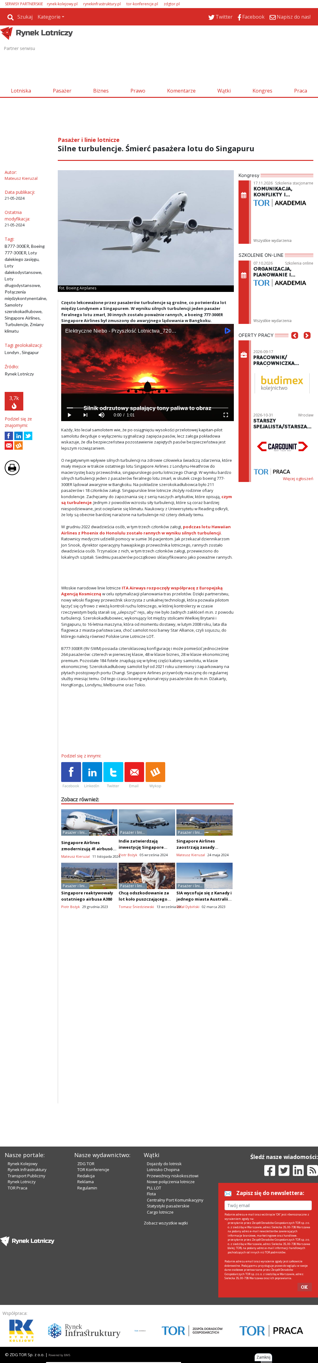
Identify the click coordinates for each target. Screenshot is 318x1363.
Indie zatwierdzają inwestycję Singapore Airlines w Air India (141, 847)
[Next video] (85, 415)
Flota (151, 1194)
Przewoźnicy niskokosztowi (172, 1176)
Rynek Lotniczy (22, 1181)
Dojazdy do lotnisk (164, 1163)
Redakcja (86, 1176)
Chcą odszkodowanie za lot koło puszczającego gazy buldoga (144, 899)
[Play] (69, 415)
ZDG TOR (85, 1163)
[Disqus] (147, 1024)
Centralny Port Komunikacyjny (175, 1200)
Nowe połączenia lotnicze (171, 1181)
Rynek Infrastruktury (27, 1169)
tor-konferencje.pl (142, 4)
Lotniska (21, 90)
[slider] (147, 407)
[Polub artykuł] (9, 436)
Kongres (262, 90)
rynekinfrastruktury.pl (102, 4)
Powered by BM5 (59, 1355)
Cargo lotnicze (160, 1212)
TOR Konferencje (93, 1169)
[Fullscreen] (226, 415)
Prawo (137, 90)
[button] (294, 344)
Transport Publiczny (26, 1176)
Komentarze (181, 90)
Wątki (224, 90)
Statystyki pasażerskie (168, 1206)
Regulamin (87, 1188)
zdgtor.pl (172, 4)
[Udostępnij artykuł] (18, 436)
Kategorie (49, 16)
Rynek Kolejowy (23, 1163)
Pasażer (62, 90)
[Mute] (101, 415)
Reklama (85, 1181)
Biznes (101, 90)
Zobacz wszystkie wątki (166, 1223)
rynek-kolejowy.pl (62, 4)
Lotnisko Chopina (163, 1169)
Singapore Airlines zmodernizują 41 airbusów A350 (88, 849)
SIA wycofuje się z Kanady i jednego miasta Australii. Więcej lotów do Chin (204, 899)
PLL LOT (154, 1188)
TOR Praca (17, 1188)
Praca (300, 90)
